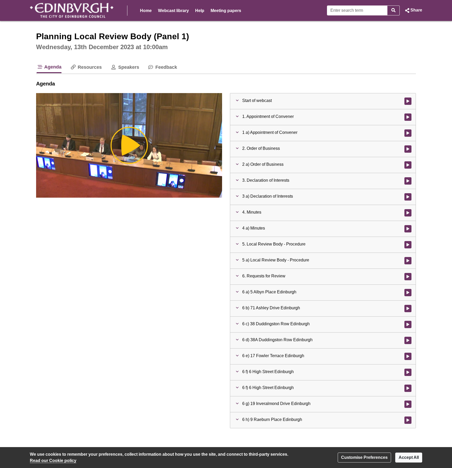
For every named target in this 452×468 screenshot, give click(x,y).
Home (146, 10)
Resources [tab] (89, 67)
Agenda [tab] (52, 67)
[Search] (393, 10)
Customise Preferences (364, 457)
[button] (413, 10)
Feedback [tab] (165, 67)
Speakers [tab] (128, 67)
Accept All (409, 457)
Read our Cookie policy (53, 460)
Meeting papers (226, 10)
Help (199, 10)
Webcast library (173, 10)
